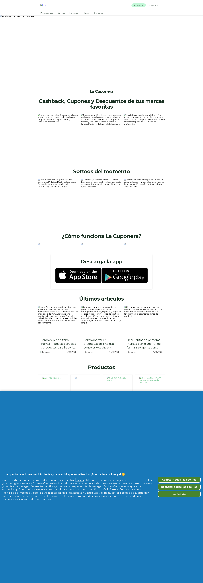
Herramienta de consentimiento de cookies (74, 496)
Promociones (46, 13)
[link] (58, 137)
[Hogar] (43, 5)
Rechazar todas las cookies (179, 486)
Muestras (73, 13)
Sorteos (61, 13)
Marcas (86, 13)
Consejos (98, 13)
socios (80, 480)
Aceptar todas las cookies (179, 479)
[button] (138, 5)
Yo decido (179, 494)
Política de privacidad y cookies (22, 492)
